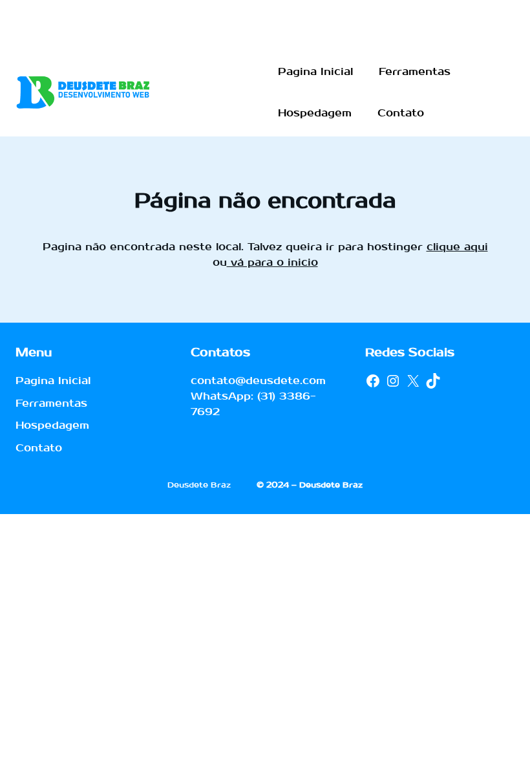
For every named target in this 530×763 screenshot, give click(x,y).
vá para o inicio (272, 262)
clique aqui (457, 246)
